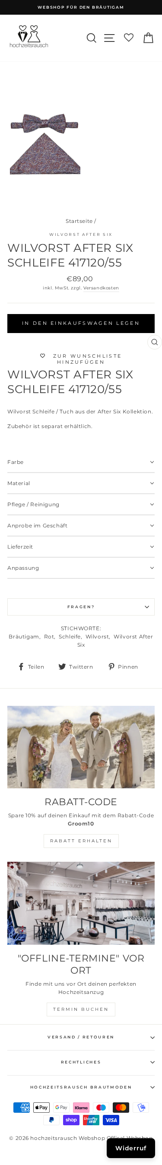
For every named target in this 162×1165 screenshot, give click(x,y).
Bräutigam (24, 636)
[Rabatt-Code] (81, 747)
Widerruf (130, 1148)
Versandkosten (101, 288)
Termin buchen (81, 1009)
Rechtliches (81, 1062)
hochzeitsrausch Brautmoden (81, 1087)
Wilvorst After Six (81, 234)
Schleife (70, 636)
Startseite (79, 221)
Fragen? (81, 606)
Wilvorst (97, 636)
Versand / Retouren (81, 1037)
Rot (49, 636)
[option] (81, 7)
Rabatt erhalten (81, 841)
